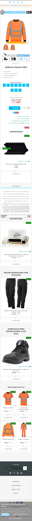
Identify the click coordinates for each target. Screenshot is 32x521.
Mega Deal (27, 136)
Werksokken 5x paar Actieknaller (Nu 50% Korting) (16, 164)
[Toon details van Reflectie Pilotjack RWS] (8, 430)
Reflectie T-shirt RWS (8, 408)
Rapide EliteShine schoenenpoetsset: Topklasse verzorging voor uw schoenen (16, 255)
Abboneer (25, 468)
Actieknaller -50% (6, 148)
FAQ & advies (5, 5)
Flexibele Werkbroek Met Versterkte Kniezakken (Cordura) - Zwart (16, 311)
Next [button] (28, 131)
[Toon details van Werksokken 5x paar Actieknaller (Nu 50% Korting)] (16, 148)
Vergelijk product (24, 107)
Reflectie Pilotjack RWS (8, 439)
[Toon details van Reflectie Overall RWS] (23, 430)
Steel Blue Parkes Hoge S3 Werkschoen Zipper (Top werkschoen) (16, 370)
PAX (19, 63)
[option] (5, 47)
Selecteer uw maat (15, 82)
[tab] (16, 186)
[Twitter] (10, 473)
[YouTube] (18, 473)
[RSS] (21, 473)
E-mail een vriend (27, 107)
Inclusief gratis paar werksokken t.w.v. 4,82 (16, 42)
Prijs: (13, 100)
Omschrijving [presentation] (16, 186)
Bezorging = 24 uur (26, 5)
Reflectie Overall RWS (23, 439)
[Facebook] (14, 473)
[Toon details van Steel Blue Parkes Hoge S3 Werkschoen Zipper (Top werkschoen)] (16, 352)
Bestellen (15, 108)
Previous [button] (4, 131)
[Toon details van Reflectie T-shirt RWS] (8, 398)
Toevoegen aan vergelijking (16, 171)
